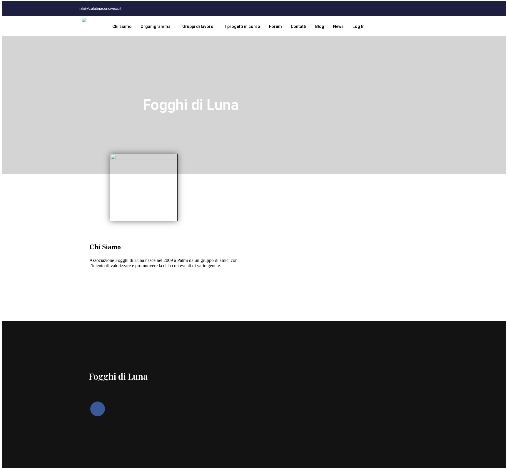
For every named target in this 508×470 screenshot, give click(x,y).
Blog (319, 26)
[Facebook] (149, 8)
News (338, 26)
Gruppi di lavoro (197, 26)
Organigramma (156, 26)
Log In (358, 26)
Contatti (298, 26)
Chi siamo (122, 26)
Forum (275, 26)
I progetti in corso (242, 26)
